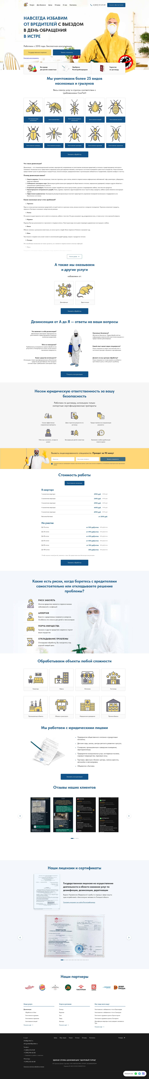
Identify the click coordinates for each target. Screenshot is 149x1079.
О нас (65, 5)
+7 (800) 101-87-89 (29, 1050)
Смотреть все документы (31, 58)
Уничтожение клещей (31, 1021)
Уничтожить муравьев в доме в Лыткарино (106, 1018)
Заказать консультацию (75, 777)
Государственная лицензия (37, 52)
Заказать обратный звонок (116, 5)
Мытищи (61, 1021)
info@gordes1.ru (28, 1040)
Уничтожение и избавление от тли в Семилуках (108, 1012)
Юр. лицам (63, 1038)
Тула (60, 1015)
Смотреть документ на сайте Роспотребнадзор (79, 902)
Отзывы (57, 5)
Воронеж (61, 1012)
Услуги (32, 5)
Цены (50, 5)
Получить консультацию (74, 374)
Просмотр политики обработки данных (34, 1066)
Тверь (60, 1018)
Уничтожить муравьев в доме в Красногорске (107, 1015)
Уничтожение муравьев (31, 1015)
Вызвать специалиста (113, 459)
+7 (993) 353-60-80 (29, 1061)
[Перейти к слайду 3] (76, 838)
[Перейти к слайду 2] (74, 838)
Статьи (77, 1038)
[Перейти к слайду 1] (72, 838)
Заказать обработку (74, 154)
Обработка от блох (30, 1012)
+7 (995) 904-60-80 (30, 1052)
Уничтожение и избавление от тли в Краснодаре (108, 1009)
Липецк (61, 1009)
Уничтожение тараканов (32, 1018)
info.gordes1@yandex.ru (31, 1043)
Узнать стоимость (67, 52)
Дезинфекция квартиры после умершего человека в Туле (109, 1022)
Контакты (73, 5)
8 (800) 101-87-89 (98, 5)
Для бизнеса (41, 5)
